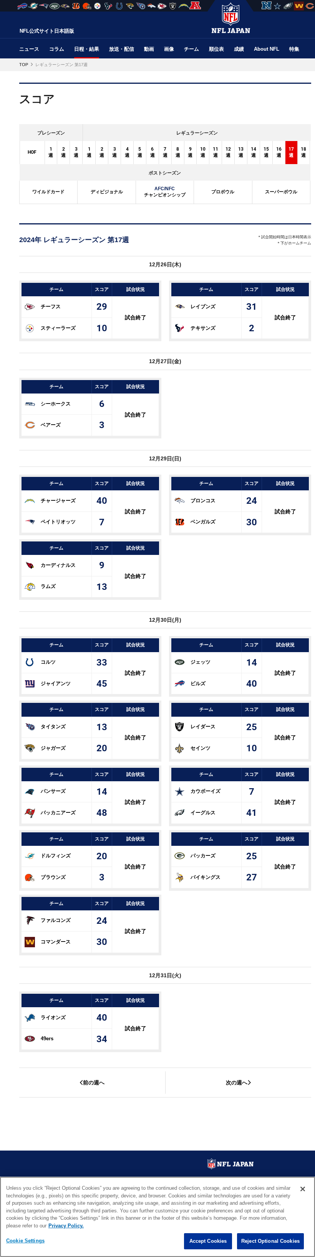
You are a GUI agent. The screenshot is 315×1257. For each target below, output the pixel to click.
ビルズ (198, 683)
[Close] (302, 1189)
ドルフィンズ (56, 855)
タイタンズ (53, 726)
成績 (239, 49)
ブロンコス (203, 500)
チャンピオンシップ (165, 192)
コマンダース (56, 942)
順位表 (216, 49)
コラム (56, 49)
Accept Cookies (208, 1241)
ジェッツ (201, 662)
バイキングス (205, 877)
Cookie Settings (25, 1241)
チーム (191, 49)
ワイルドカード (48, 191)
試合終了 (135, 317)
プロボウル (222, 191)
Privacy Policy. (66, 1226)
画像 (169, 49)
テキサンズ (203, 327)
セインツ (201, 748)
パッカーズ (203, 855)
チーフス (51, 306)
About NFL (266, 49)
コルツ (48, 662)
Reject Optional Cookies (270, 1241)
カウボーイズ (205, 791)
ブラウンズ (53, 877)
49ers (47, 1038)
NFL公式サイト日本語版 (47, 31)
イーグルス (203, 812)
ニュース (29, 49)
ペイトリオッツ (58, 522)
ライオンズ (53, 1017)
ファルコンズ (56, 920)
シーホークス (56, 403)
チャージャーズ (58, 500)
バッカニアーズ (58, 812)
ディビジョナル (107, 191)
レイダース (203, 726)
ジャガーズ (53, 748)
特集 (294, 49)
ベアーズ (51, 425)
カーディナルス (58, 565)
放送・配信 (121, 49)
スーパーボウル (281, 191)
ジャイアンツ (56, 683)
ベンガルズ (203, 522)
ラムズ (48, 586)
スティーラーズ (58, 327)
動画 (149, 49)
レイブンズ (203, 306)
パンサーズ (53, 791)
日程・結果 (86, 49)
